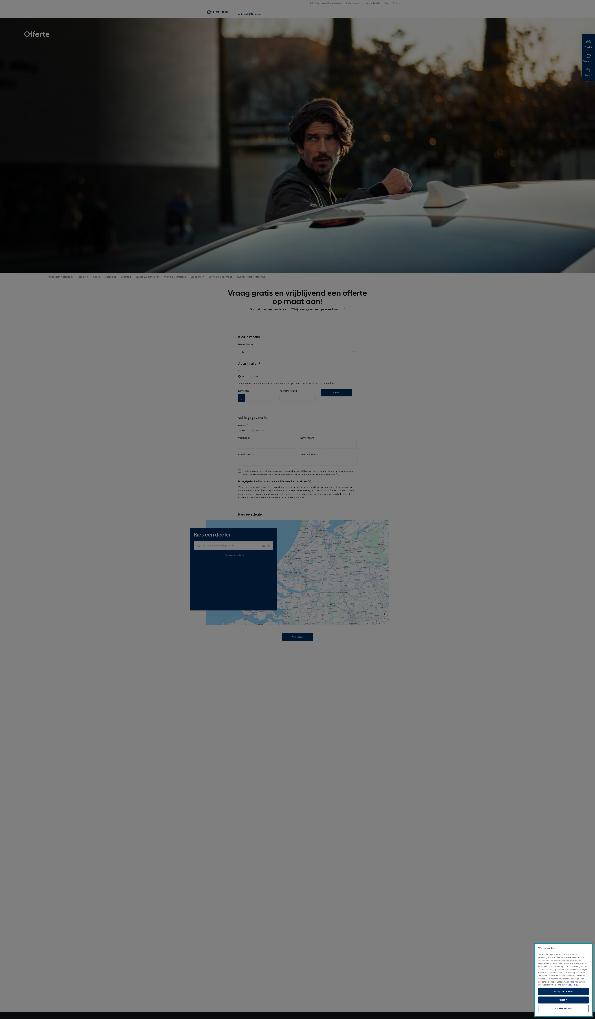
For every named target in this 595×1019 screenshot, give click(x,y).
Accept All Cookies (563, 991)
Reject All (563, 1000)
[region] (563, 980)
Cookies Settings (563, 1008)
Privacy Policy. (571, 985)
